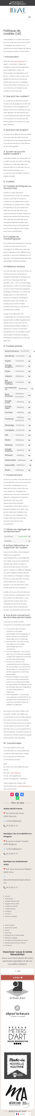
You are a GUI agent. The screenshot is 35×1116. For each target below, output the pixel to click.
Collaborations (10, 909)
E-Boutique (9, 899)
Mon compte (9, 925)
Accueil (7, 896)
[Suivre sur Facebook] (17, 794)
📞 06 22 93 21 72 (11, 825)
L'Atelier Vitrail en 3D (12, 901)
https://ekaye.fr (19, 61)
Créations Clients (11, 906)
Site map (8, 933)
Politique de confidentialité (14, 935)
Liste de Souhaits (11, 928)
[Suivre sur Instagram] (12, 794)
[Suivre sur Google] (22, 794)
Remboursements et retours (15, 943)
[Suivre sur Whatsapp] (17, 798)
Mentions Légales (11, 938)
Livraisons (8, 945)
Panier (7, 930)
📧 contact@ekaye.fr (13, 821)
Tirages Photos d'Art (12, 904)
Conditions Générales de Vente (16, 940)
